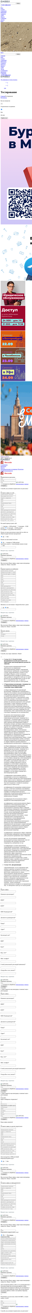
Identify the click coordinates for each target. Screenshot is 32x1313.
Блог (2, 8)
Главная (3, 55)
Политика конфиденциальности (12, 470)
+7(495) (6, 5)
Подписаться (4, 1308)
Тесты (2, 69)
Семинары (4, 11)
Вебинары (3, 12)
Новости (3, 64)
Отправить (4, 485)
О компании (4, 70)
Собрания (3, 18)
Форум (3, 17)
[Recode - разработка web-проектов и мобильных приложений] (6, 463)
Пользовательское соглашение (9, 469)
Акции (3, 20)
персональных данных (22, 484)
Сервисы (3, 14)
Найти (18, 3)
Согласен (3, 1292)
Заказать (3, 650)
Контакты (3, 72)
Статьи (3, 9)
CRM (2, 15)
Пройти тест (4, 118)
